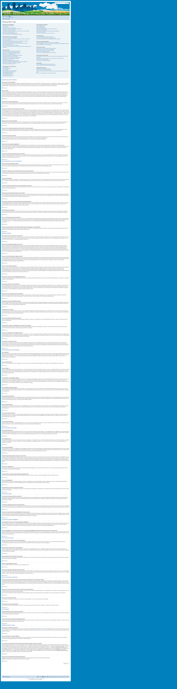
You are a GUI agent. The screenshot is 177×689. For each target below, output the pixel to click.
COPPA (63, 110)
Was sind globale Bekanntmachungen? (9, 71)
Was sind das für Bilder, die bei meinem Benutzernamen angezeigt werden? (15, 43)
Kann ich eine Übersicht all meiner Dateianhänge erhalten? (46, 65)
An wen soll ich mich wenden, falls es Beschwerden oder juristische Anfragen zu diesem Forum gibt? (52, 71)
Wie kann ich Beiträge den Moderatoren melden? (11, 60)
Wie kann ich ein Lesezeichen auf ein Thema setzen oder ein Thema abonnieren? (50, 58)
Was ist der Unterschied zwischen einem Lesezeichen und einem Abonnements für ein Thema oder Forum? (52, 57)
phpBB (32, 678)
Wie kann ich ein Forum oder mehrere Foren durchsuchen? (46, 48)
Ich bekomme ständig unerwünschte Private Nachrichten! (46, 37)
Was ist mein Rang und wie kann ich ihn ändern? (11, 45)
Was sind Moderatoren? (41, 26)
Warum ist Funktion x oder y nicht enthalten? (44, 69)
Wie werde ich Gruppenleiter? (41, 29)
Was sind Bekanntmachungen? (8, 72)
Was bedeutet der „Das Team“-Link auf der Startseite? (46, 33)
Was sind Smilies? (6, 69)
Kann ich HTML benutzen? (7, 68)
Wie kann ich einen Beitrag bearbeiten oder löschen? (11, 52)
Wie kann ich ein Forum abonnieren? (43, 59)
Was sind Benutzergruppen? (41, 27)
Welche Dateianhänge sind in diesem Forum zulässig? (46, 64)
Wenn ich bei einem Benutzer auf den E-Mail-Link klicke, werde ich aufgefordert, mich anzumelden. (17, 47)
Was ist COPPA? (5, 26)
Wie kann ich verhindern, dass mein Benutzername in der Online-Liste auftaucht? (16, 38)
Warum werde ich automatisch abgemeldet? (10, 33)
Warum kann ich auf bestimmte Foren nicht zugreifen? (12, 57)
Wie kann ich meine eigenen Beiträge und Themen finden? (46, 52)
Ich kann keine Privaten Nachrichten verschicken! (45, 36)
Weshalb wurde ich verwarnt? (8, 59)
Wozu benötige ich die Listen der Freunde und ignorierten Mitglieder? (48, 42)
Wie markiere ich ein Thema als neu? (9, 63)
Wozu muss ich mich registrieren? (8, 25)
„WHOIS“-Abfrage (19, 645)
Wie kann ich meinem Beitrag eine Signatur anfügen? (11, 53)
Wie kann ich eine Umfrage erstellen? (9, 54)
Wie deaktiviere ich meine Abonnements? (43, 60)
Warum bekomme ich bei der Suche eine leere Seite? (45, 50)
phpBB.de (20, 196)
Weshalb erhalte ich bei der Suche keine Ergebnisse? (45, 49)
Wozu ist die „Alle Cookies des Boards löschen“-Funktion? (12, 34)
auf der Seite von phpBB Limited (46, 630)
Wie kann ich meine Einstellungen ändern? (10, 37)
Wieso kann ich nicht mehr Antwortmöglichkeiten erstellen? (12, 55)
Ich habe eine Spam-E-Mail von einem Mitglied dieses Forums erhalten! (48, 38)
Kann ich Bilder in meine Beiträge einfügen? (10, 70)
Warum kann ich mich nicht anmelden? (9, 29)
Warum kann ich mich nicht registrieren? (9, 27)
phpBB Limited (12, 196)
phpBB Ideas (55, 637)
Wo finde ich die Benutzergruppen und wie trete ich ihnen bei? (47, 28)
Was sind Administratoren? (41, 25)
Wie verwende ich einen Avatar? (8, 44)
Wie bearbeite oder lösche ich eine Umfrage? (10, 56)
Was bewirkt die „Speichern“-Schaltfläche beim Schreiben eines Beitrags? (15, 61)
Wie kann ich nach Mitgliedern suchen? (43, 51)
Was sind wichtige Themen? (7, 73)
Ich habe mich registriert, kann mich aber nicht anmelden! (12, 28)
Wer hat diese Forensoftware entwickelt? (43, 68)
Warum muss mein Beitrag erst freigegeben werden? (11, 62)
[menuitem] (10, 16)
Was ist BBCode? (6, 67)
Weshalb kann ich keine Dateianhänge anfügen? (11, 58)
